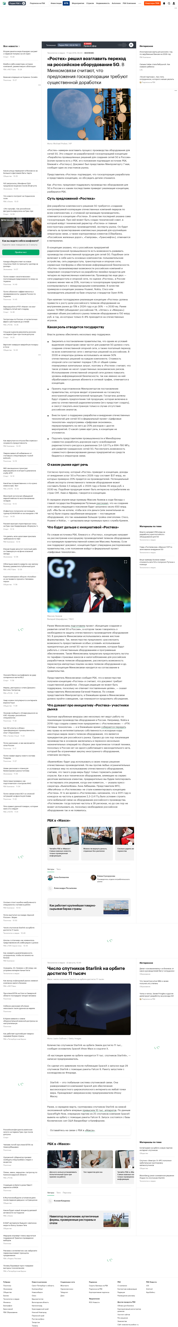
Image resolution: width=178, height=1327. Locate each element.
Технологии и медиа (11, 933)
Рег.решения (123, 1318)
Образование (145, 973)
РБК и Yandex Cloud (11, 735)
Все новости (10, 46)
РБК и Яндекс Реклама (12, 1258)
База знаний (8, 1309)
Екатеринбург (37, 1289)
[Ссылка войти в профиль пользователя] (173, 3)
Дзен (62, 1295)
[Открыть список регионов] (164, 3)
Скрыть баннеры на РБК (98, 1285)
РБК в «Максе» (59, 820)
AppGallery (150, 1292)
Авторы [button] (50, 869)
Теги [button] (58, 869)
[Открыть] (21, 3)
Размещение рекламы (126, 1295)
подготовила (78, 625)
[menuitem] (37, 3)
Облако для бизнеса (126, 1305)
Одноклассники (66, 1289)
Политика (7, 80)
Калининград (37, 1305)
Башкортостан (37, 1299)
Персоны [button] (67, 1192)
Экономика (7, 188)
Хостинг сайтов (124, 1314)
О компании (122, 1285)
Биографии (7, 1305)
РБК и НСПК (8, 488)
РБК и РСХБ (7, 324)
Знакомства (122, 1321)
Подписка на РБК (95, 1289)
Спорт (5, 56)
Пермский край (38, 1315)
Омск (34, 1295)
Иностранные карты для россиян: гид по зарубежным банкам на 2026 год (156, 52)
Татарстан (36, 1322)
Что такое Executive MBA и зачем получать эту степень (154, 982)
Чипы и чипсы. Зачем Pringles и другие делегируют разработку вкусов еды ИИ (157, 994)
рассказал (102, 503)
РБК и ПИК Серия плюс (12, 945)
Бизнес (6, 1295)
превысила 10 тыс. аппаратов (99, 1110)
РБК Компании (8, 445)
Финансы (7, 1302)
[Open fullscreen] (125, 562)
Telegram (64, 1292)
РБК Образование (10, 1312)
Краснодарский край (40, 1309)
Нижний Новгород (39, 1312)
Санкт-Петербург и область (43, 1285)
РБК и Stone (8, 201)
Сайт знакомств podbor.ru (128, 1324)
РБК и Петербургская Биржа (14, 1039)
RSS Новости (94, 1302)
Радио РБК (15, 3)
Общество (7, 176)
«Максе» (90, 1130)
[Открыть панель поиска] (169, 3)
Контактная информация (127, 1289)
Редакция (121, 1292)
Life (141, 69)
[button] (164, 3)
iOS (147, 1285)
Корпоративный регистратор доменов (129, 1310)
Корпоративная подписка (99, 1292)
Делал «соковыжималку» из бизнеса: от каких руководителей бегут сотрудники (157, 969)
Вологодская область (40, 1302)
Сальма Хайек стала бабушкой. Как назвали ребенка (155, 65)
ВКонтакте (64, 1285)
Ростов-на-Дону (38, 1319)
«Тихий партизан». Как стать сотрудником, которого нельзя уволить (157, 77)
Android (149, 1289)
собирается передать (113, 726)
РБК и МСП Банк (9, 69)
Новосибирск (37, 1292)
